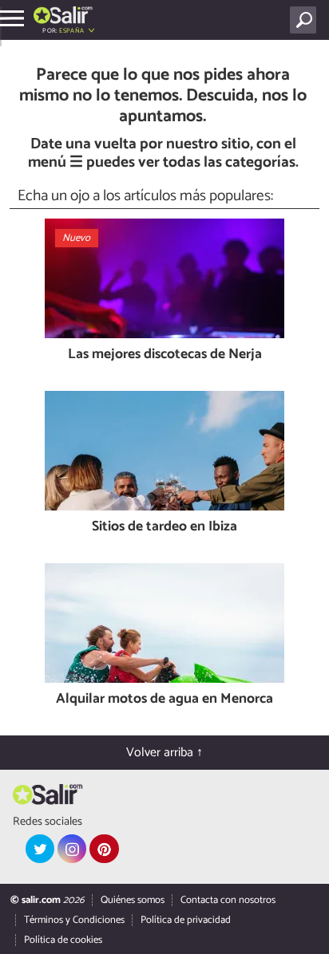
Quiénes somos (132, 900)
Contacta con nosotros (227, 900)
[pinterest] (103, 848)
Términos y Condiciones (74, 920)
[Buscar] (306, 20)
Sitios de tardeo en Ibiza (164, 528)
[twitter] (40, 848)
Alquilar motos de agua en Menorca (164, 700)
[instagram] (71, 848)
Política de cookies (63, 940)
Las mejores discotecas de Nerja (165, 355)
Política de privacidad (186, 920)
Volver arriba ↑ (164, 752)
